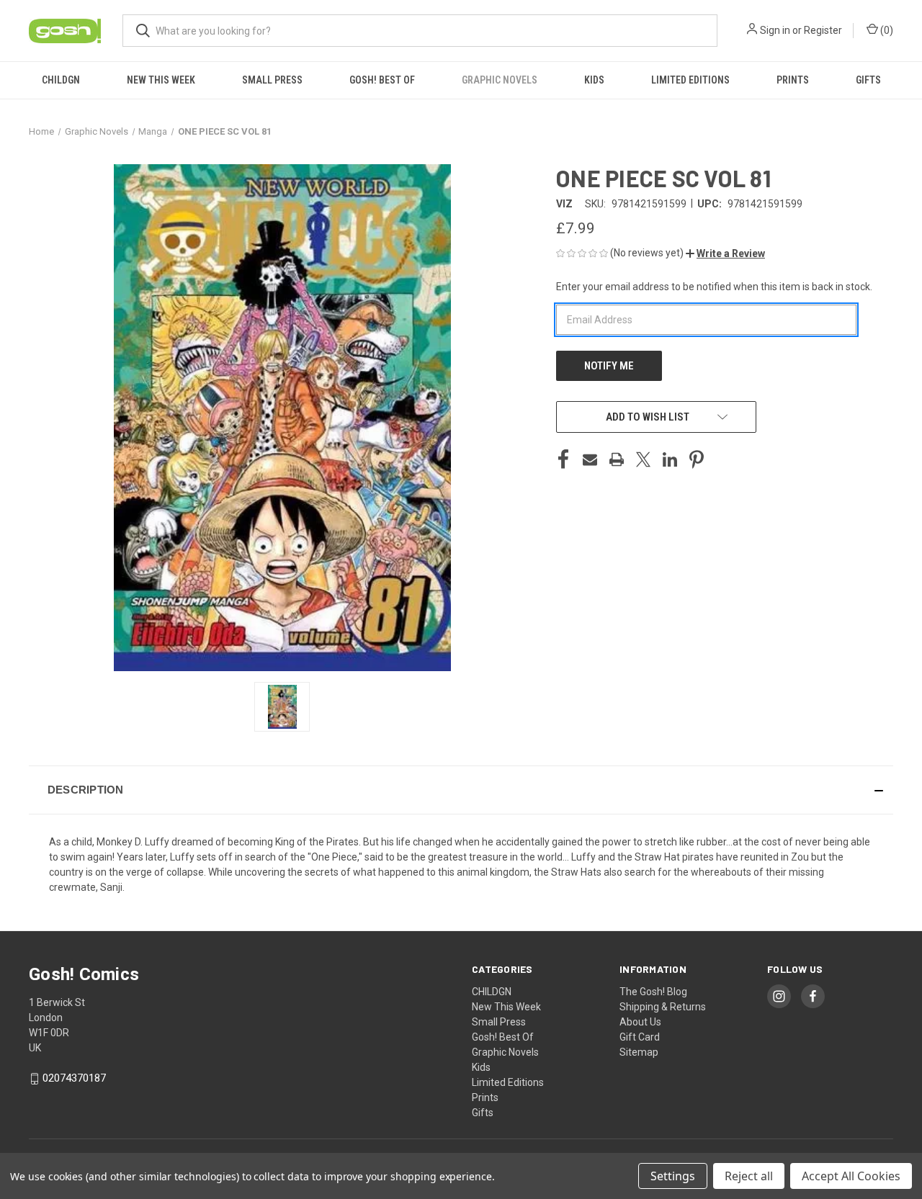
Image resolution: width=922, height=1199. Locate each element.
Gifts (868, 80)
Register (823, 30)
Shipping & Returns (662, 1006)
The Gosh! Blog (653, 991)
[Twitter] (643, 459)
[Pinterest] (696, 459)
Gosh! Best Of (382, 80)
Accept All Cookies (851, 1176)
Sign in (775, 30)
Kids (594, 80)
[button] (725, 253)
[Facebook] (563, 459)
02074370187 (74, 1078)
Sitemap (638, 1052)
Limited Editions (690, 80)
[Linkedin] (670, 459)
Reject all (749, 1176)
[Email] (590, 459)
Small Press (272, 80)
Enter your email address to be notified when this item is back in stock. (714, 286)
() (885, 30)
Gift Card (639, 1037)
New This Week (161, 80)
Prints (792, 80)
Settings (672, 1176)
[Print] (616, 459)
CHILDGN (61, 80)
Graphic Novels (499, 80)
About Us (640, 1022)
